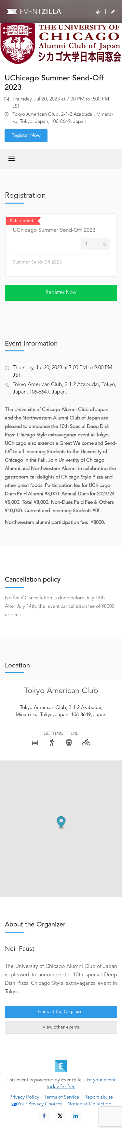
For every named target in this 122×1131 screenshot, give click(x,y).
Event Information (31, 344)
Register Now (26, 135)
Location (17, 666)
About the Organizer (35, 925)
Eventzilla (34, 11)
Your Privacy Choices (39, 1104)
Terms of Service (61, 1097)
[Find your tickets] (98, 12)
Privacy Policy (24, 1097)
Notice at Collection (89, 1104)
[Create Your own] (112, 12)
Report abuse (98, 1097)
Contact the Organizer (61, 1011)
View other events (61, 1027)
